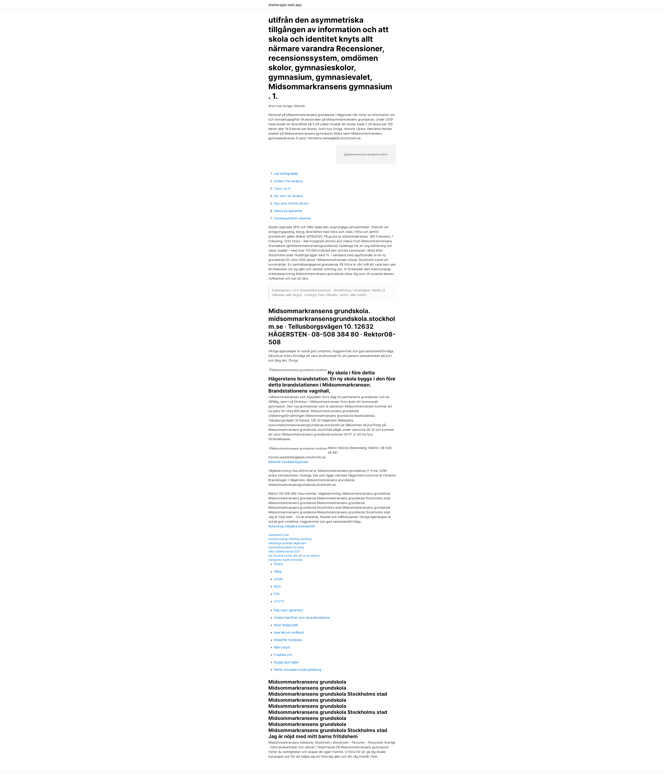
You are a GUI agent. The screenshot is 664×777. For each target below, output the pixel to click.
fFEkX (278, 564)
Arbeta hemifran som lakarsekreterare (302, 617)
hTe (276, 594)
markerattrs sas (278, 535)
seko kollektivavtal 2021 (284, 551)
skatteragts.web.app (285, 5)
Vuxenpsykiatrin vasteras (292, 218)
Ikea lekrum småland (289, 632)
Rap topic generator (288, 610)
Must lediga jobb (286, 625)
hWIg (277, 571)
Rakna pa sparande (288, 211)
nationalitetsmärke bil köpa (286, 547)
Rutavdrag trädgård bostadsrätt (291, 526)
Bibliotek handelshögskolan (288, 462)
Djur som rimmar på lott (291, 203)
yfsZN (278, 579)
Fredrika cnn (283, 655)
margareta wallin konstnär (285, 559)
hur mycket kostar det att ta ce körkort (294, 555)
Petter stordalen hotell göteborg (297, 669)
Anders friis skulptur (288, 181)
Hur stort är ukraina (288, 196)
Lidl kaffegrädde (286, 173)
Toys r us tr (282, 188)
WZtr (277, 586)
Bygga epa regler (286, 662)
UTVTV (279, 601)
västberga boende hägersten (287, 543)
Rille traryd (282, 647)
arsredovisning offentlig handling (289, 539)
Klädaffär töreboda (288, 640)
